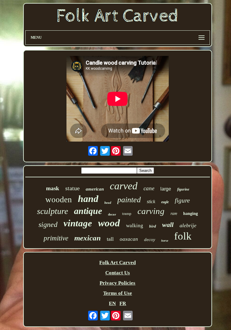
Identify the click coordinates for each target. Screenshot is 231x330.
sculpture (52, 211)
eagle (165, 202)
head (107, 202)
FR (122, 303)
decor (112, 214)
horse (164, 240)
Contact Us (117, 273)
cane (148, 188)
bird (152, 226)
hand (88, 198)
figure (182, 200)
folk (183, 236)
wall (168, 224)
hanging (190, 213)
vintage (77, 223)
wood (109, 223)
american (95, 189)
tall (110, 239)
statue (72, 188)
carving (151, 211)
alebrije (188, 225)
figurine (183, 189)
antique (88, 211)
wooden (58, 199)
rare (174, 213)
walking (134, 225)
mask (52, 188)
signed (47, 224)
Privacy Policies (117, 283)
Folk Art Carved (117, 262)
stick (151, 201)
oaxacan (129, 239)
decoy (149, 239)
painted (129, 199)
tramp (126, 213)
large (165, 188)
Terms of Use (117, 293)
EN (112, 303)
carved (123, 185)
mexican (87, 238)
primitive (56, 238)
